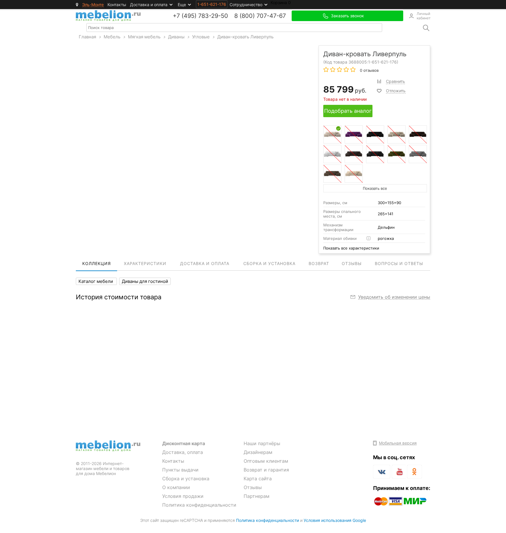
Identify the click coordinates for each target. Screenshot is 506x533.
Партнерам (256, 496)
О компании (176, 487)
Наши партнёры (262, 443)
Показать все (375, 188)
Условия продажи (183, 496)
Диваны (176, 37)
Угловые (201, 37)
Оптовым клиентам (266, 461)
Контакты (116, 4)
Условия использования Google (335, 520)
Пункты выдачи (180, 470)
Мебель (112, 37)
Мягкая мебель (144, 37)
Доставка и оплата (148, 4)
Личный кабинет (423, 15)
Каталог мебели (96, 281)
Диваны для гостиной (145, 281)
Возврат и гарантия (266, 470)
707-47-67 (271, 15)
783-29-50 (213, 15)
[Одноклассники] (414, 472)
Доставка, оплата (182, 452)
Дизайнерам (258, 452)
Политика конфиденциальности (199, 505)
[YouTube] (399, 473)
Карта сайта (258, 478)
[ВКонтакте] (381, 472)
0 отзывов (369, 70)
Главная (87, 37)
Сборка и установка (185, 478)
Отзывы (253, 487)
